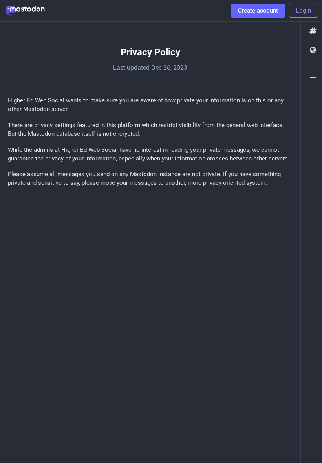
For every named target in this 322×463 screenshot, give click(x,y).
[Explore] (311, 31)
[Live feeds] (311, 50)
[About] (311, 77)
